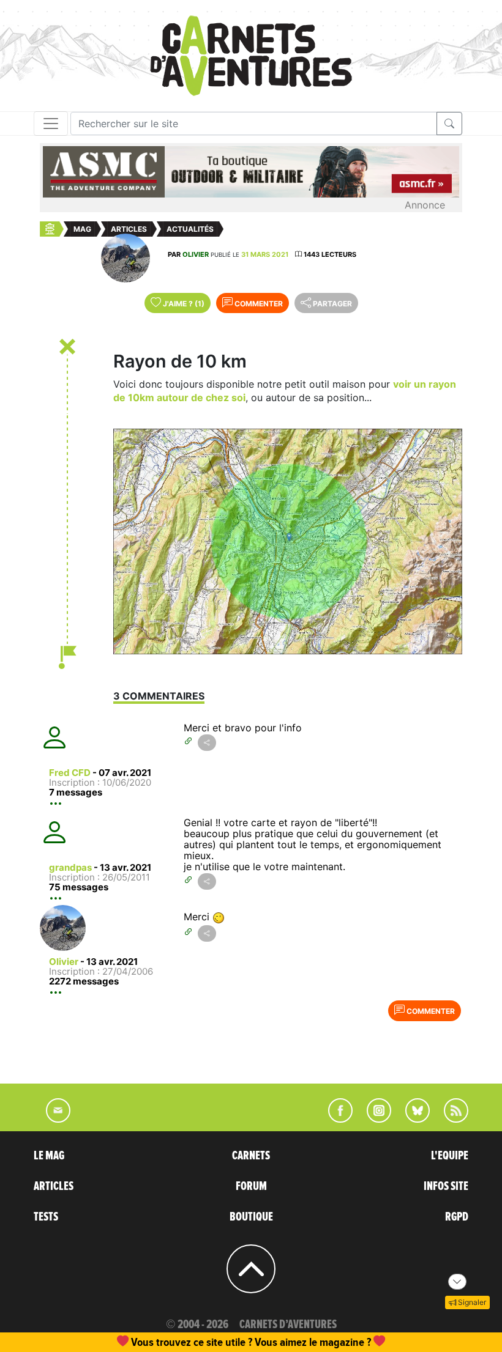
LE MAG (49, 1156)
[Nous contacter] (52, 1119)
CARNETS (251, 1156)
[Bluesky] (411, 1119)
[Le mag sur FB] (335, 1119)
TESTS (46, 1217)
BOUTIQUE (251, 1217)
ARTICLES (53, 1186)
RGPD (456, 1217)
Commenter (258, 303)
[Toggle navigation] (51, 123)
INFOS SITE (446, 1186)
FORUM (251, 1186)
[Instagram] (373, 1119)
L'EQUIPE (449, 1156)
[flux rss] (450, 1119)
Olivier (195, 254)
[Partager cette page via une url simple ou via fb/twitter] (207, 742)
